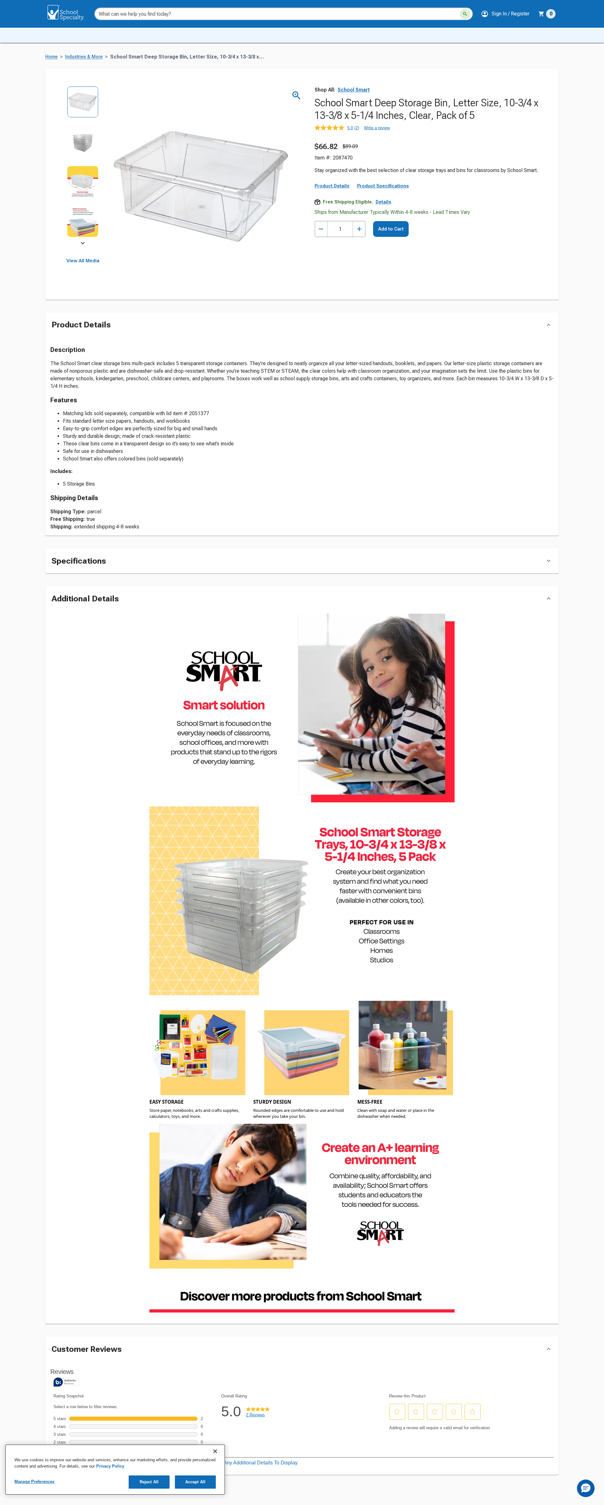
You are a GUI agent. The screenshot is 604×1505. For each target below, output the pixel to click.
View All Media (82, 261)
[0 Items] (541, 14)
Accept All (195, 1482)
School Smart (354, 90)
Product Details (332, 186)
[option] (83, 106)
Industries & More (84, 56)
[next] (82, 244)
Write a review (377, 127)
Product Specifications (383, 186)
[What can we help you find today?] (465, 14)
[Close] (215, 1451)
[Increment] (359, 229)
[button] (505, 14)
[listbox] (83, 166)
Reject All (149, 1482)
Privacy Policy (110, 1466)
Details (383, 202)
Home (51, 56)
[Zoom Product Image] (296, 95)
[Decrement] (321, 229)
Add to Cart (391, 229)
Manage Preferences (34, 1481)
